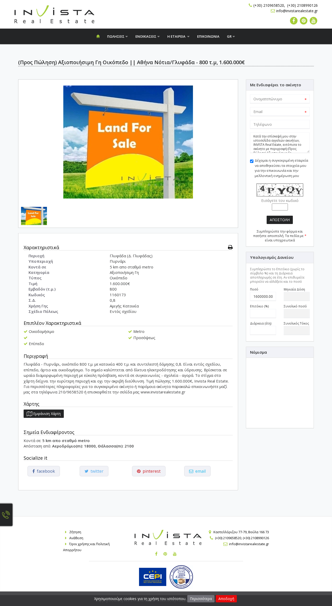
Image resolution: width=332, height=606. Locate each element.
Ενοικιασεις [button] (146, 36)
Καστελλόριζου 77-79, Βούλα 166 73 (241, 532)
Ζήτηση (75, 532)
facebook (45, 471)
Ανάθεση (76, 538)
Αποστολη (280, 219)
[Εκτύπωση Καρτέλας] (230, 247)
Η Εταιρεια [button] (177, 36)
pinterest (151, 471)
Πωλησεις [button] (116, 36)
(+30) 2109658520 (268, 5)
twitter (95, 471)
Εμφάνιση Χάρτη (46, 413)
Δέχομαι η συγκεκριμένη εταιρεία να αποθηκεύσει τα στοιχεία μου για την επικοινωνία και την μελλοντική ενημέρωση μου (281, 168)
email (199, 471)
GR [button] (229, 36)
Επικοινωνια (208, 36)
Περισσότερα (201, 598)
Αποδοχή (226, 598)
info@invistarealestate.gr (297, 10)
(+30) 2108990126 (302, 5)
